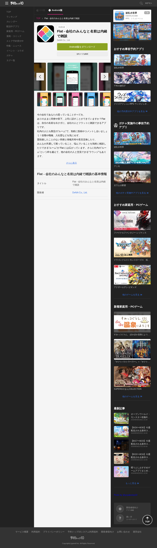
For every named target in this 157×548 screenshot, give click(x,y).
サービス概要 (21, 531)
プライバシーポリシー (54, 531)
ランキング (11, 17)
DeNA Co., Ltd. (63, 40)
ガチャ (9, 55)
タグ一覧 (10, 60)
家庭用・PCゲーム (15, 31)
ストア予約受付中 (15, 41)
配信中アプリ (12, 26)
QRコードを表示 (82, 54)
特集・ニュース (13, 46)
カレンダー (11, 21)
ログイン (148, 3)
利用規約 (35, 531)
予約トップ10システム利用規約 (83, 531)
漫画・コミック (13, 36)
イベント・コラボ (15, 50)
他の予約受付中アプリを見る (131, 111)
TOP (8, 12)
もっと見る (131, 483)
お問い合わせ (123, 531)
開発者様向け (107, 531)
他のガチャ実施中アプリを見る (131, 193)
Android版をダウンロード (82, 46)
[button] (104, 76)
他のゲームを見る (131, 294)
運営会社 (137, 531)
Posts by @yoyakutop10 (125, 495)
